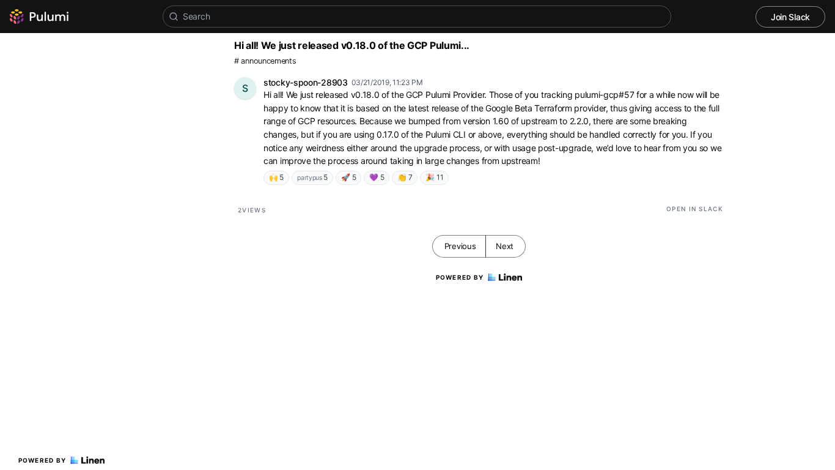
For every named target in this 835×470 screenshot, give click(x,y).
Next (504, 246)
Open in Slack (694, 208)
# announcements (265, 60)
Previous (460, 246)
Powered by (42, 460)
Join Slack (790, 17)
